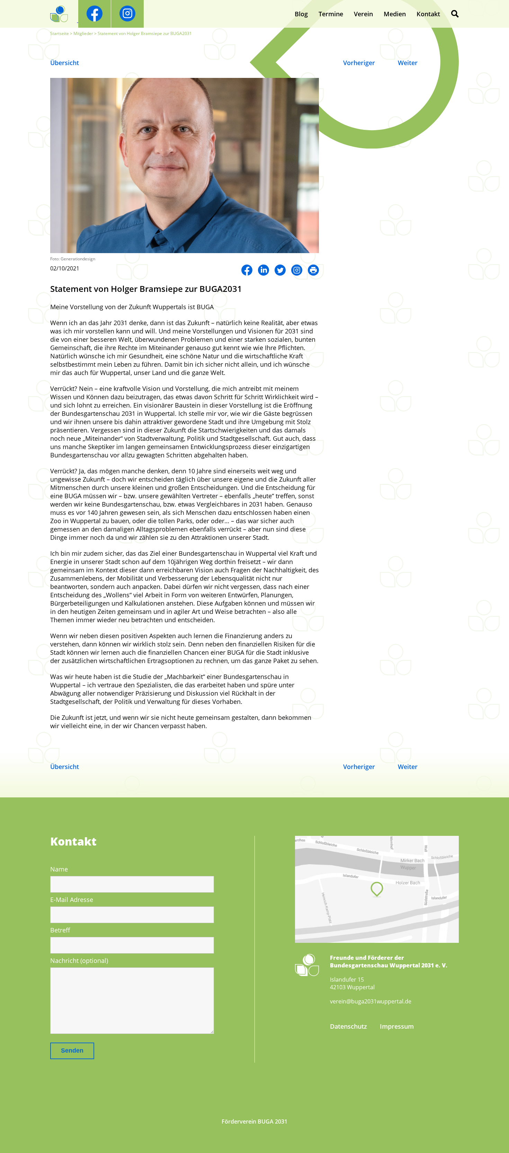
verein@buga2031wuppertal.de (370, 1001)
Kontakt (428, 14)
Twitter (280, 270)
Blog (301, 14)
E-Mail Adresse (71, 899)
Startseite (59, 33)
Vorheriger (359, 63)
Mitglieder (83, 33)
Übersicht (64, 63)
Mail (313, 270)
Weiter (408, 63)
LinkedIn (263, 270)
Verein (363, 14)
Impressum (397, 1026)
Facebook (246, 270)
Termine (331, 14)
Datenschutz (348, 1026)
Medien (395, 14)
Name (59, 869)
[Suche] (455, 14)
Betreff (60, 930)
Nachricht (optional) (79, 960)
